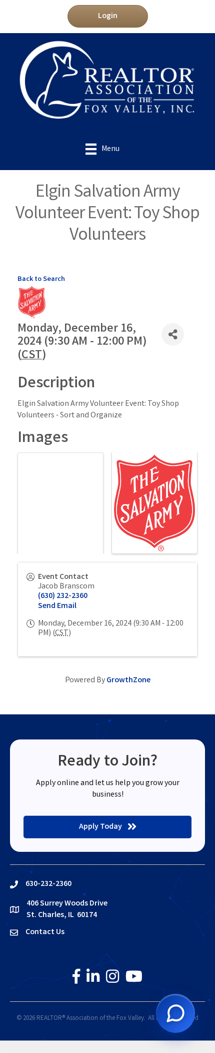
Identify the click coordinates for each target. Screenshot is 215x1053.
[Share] (173, 334)
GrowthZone (128, 680)
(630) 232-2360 (63, 596)
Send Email (57, 606)
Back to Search (41, 279)
